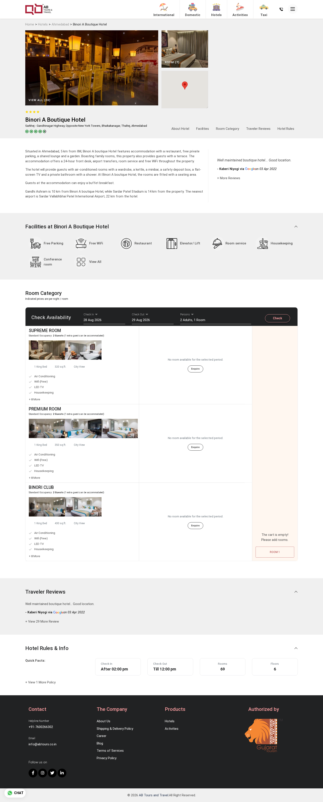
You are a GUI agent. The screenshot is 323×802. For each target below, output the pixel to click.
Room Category (227, 129)
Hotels (43, 24)
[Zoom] (47, 350)
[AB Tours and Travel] (38, 9)
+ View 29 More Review (42, 621)
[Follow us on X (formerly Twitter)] (52, 773)
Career (101, 736)
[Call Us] (281, 9)
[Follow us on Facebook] (33, 773)
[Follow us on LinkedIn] (62, 773)
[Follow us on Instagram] (42, 773)
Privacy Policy (106, 758)
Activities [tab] (240, 15)
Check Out (138, 314)
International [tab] (163, 15)
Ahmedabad (60, 24)
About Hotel (180, 129)
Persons (185, 314)
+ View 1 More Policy (40, 682)
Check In (88, 314)
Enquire (195, 368)
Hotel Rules (286, 129)
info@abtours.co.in (42, 744)
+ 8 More (34, 399)
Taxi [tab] (263, 15)
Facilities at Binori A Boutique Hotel (67, 227)
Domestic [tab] (192, 15)
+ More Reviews (228, 178)
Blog (100, 743)
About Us (103, 721)
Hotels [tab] (216, 15)
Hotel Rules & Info (47, 648)
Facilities (202, 129)
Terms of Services (110, 751)
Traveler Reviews (258, 129)
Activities (171, 729)
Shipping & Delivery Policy (115, 729)
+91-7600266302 (41, 727)
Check (277, 318)
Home (29, 24)
